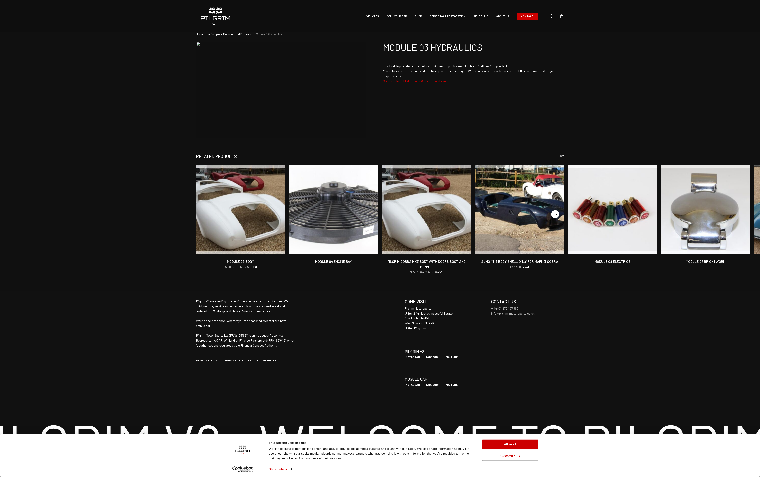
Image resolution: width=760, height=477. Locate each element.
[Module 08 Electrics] (612, 209)
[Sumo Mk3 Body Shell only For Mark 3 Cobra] (519, 209)
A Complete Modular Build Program (229, 34)
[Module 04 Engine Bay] (333, 209)
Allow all (510, 444)
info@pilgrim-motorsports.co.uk (513, 313)
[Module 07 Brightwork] (705, 209)
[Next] (555, 214)
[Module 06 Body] (240, 209)
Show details (278, 469)
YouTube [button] (452, 357)
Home (199, 34)
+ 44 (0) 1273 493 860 (504, 308)
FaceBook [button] (433, 357)
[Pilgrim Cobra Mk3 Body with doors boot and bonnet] (426, 209)
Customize (507, 455)
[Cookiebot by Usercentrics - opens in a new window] (242, 469)
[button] (206, 360)
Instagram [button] (412, 357)
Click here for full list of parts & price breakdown (414, 81)
